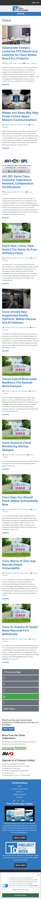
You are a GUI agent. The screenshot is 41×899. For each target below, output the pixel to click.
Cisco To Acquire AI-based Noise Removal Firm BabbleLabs (20, 630)
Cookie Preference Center (20, 889)
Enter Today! (20, 865)
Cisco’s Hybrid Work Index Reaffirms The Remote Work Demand (19, 382)
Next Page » (9, 708)
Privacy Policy (33, 885)
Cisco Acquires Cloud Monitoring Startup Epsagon (16, 446)
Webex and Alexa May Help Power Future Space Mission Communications (20, 116)
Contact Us (19, 792)
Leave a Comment (31, 63)
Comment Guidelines (19, 794)
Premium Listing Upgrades (22, 775)
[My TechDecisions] (20, 11)
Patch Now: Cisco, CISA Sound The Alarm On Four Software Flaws (19, 249)
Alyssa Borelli (22, 455)
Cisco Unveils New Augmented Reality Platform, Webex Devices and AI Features (19, 317)
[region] (20, 885)
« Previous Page (12, 671)
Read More (5, 84)
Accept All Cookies (20, 895)
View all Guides (19, 838)
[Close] (38, 875)
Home (19, 786)
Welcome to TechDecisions (19, 789)
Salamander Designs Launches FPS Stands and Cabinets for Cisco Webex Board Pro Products (19, 53)
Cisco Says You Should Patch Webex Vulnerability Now (20, 501)
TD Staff (19, 63)
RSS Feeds (19, 797)
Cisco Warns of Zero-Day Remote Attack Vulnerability (19, 564)
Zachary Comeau (22, 125)
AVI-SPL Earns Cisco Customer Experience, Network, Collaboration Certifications (17, 182)
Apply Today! (8, 729)
